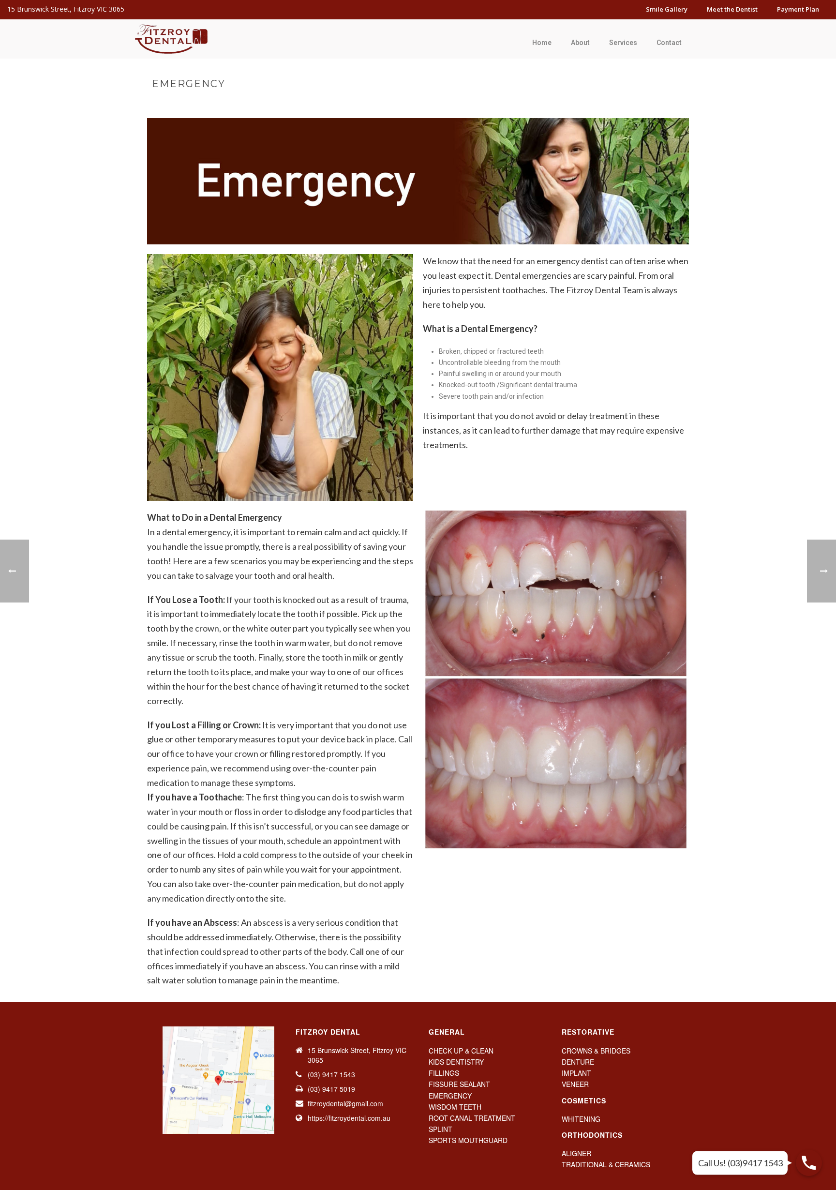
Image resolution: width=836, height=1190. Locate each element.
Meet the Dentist (732, 9)
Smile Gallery (666, 9)
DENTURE (578, 1062)
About (580, 42)
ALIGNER (576, 1153)
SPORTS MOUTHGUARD (468, 1140)
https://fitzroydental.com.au (349, 1118)
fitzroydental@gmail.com (345, 1103)
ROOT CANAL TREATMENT (472, 1118)
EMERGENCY (450, 1095)
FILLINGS (444, 1073)
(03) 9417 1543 (331, 1074)
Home (542, 42)
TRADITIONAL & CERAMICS (606, 1164)
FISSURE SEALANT (459, 1084)
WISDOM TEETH (455, 1107)
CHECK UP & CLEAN (461, 1050)
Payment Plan (798, 9)
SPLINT (440, 1129)
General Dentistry (600, 104)
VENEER (575, 1084)
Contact (669, 42)
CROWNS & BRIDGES (596, 1050)
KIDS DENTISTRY (456, 1062)
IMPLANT (576, 1073)
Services (623, 42)
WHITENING (581, 1119)
